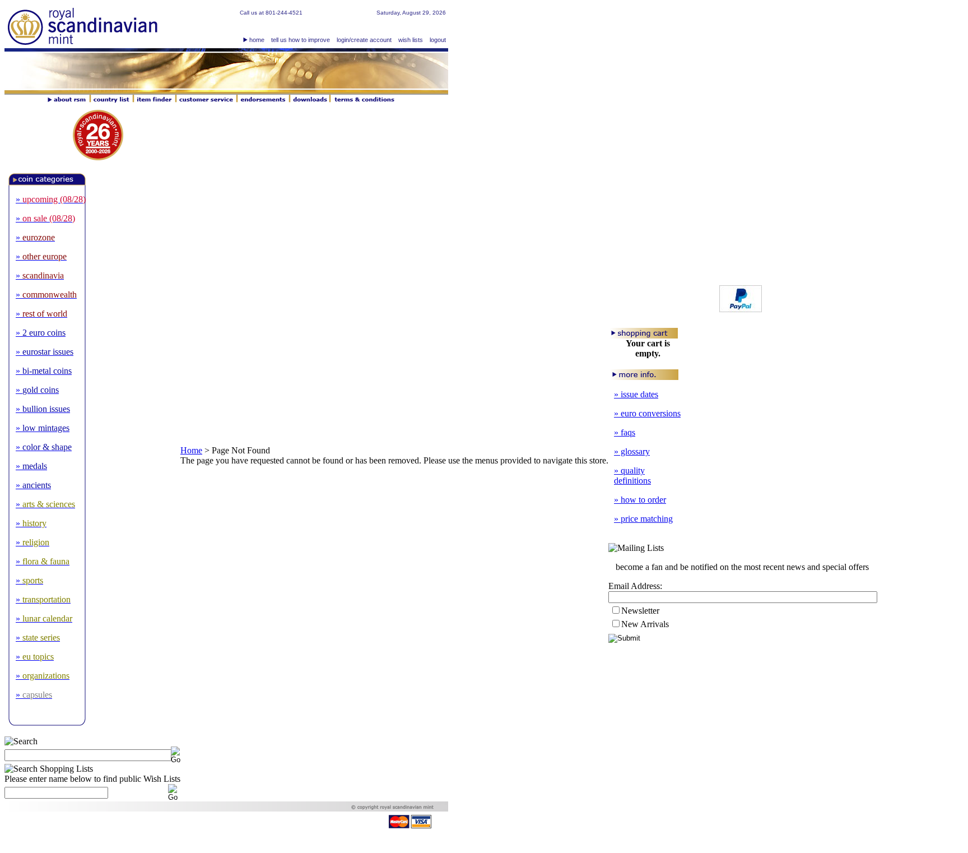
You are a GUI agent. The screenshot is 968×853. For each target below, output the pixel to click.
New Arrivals (645, 624)
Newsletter (640, 610)
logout (438, 39)
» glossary (632, 451)
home (256, 39)
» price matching (643, 518)
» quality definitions (632, 475)
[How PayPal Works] (740, 309)
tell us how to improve (300, 39)
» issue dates (636, 394)
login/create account (364, 39)
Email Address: (635, 586)
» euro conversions (647, 413)
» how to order (640, 499)
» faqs (624, 432)
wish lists (410, 39)
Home (191, 450)
